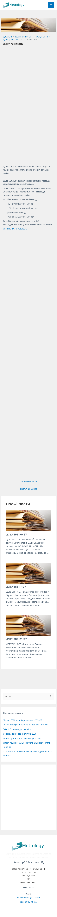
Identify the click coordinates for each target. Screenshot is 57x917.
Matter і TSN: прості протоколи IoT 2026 (22, 720)
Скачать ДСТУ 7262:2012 (15, 228)
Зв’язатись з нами (28, 901)
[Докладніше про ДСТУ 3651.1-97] (28, 572)
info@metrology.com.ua (28, 897)
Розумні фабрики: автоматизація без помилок (26, 724)
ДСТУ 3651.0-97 (16, 534)
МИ (28, 878)
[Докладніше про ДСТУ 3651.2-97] (28, 625)
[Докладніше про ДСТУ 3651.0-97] (28, 520)
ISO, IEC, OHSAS (28, 872)
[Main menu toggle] (51, 5)
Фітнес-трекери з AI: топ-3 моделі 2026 (22, 738)
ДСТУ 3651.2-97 (16, 639)
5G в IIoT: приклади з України (17, 729)
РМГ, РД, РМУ (28, 875)
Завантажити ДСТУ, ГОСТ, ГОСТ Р (28, 868)
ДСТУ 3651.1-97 (16, 587)
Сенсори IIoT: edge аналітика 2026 (19, 733)
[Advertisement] (28, 76)
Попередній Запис (28, 481)
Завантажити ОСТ (28, 882)
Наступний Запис (28, 488)
